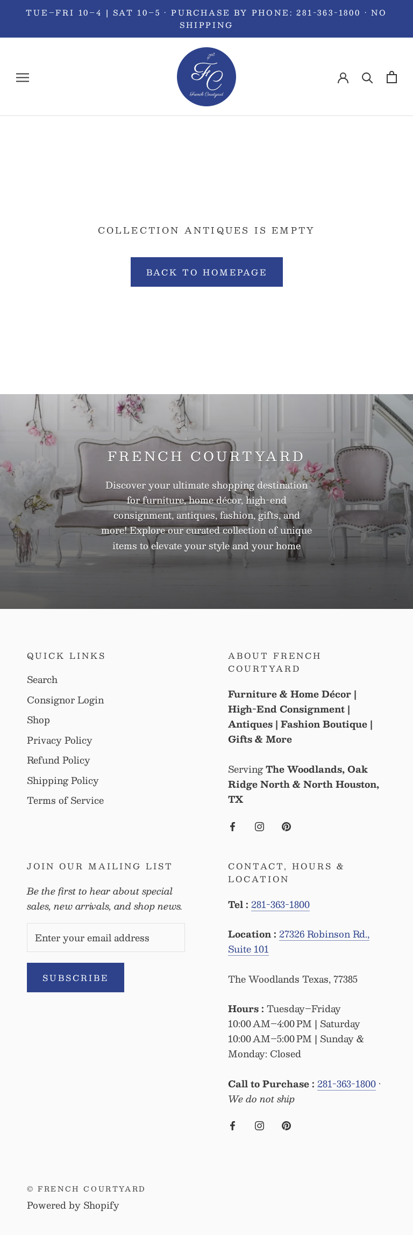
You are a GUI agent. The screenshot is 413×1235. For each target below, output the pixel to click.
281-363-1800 (280, 904)
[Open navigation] (22, 77)
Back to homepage (206, 272)
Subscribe (75, 977)
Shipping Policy (63, 781)
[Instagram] (259, 824)
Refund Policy (58, 760)
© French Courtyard (86, 1189)
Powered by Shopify (73, 1204)
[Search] (367, 77)
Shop (38, 720)
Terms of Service (65, 801)
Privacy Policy (59, 740)
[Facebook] (232, 824)
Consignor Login (65, 700)
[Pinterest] (286, 824)
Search (42, 680)
